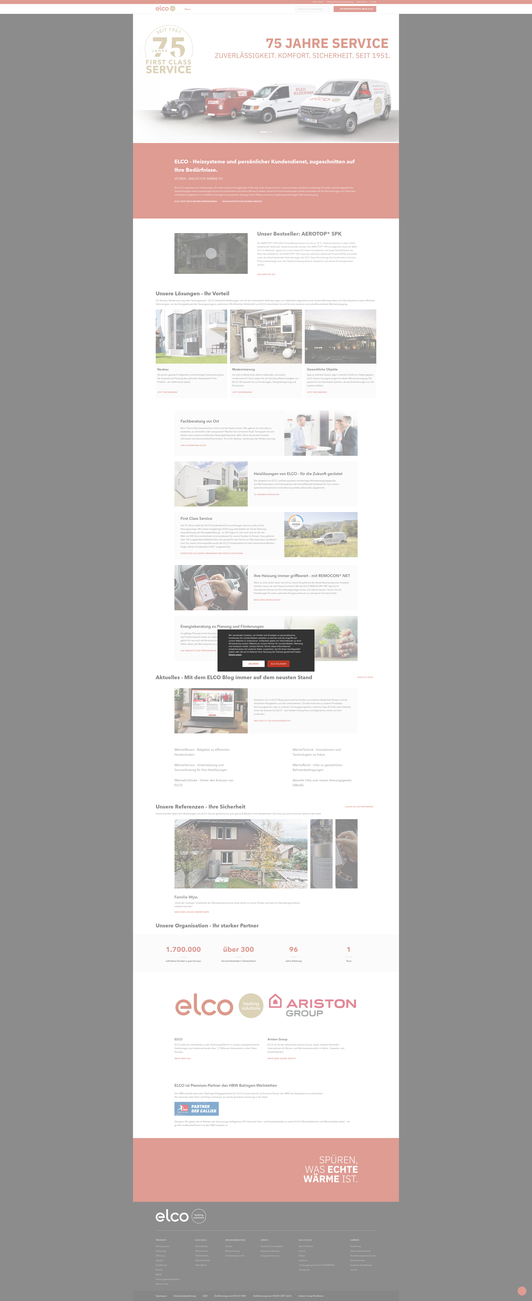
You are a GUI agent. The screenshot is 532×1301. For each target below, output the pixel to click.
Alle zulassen (278, 664)
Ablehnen (253, 664)
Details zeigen (235, 654)
